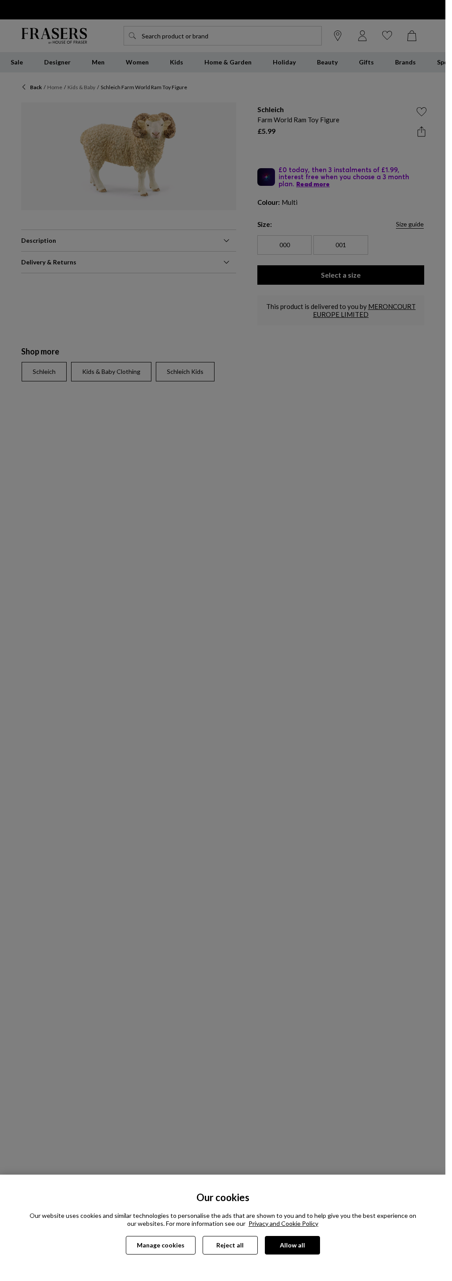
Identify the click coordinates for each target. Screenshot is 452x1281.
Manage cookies (161, 1245)
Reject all (230, 1245)
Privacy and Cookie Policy (283, 1223)
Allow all (292, 1245)
